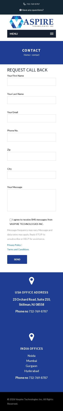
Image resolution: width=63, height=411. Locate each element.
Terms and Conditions (18, 249)
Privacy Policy (14, 245)
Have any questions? (33, 9)
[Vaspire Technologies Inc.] (31, 22)
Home (27, 55)
